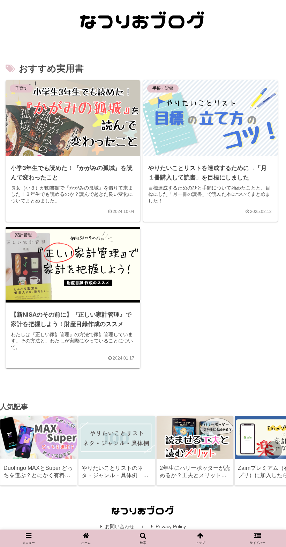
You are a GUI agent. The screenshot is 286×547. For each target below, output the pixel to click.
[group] (38, 451)
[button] (273, 450)
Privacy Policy (171, 526)
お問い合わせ (119, 526)
